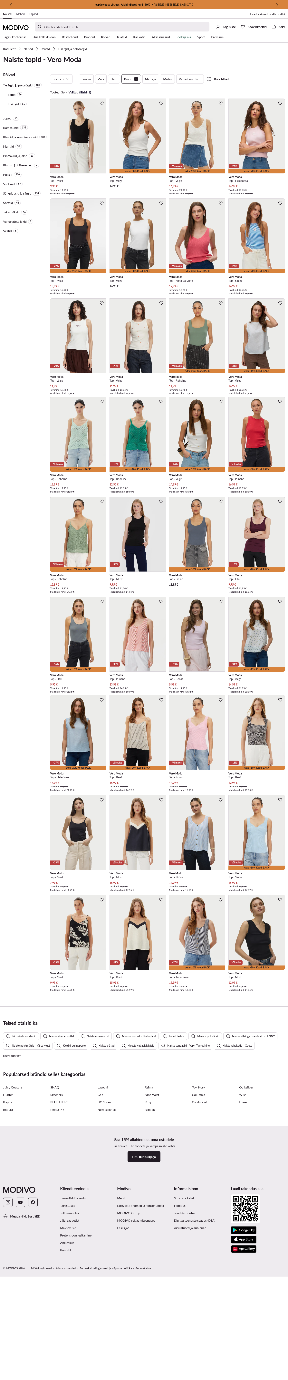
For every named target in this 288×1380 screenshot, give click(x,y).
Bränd (130, 79)
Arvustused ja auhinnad (190, 1228)
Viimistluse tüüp (190, 79)
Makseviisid (68, 1228)
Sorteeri (58, 79)
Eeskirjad (123, 1228)
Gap (100, 1094)
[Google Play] (243, 1230)
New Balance (107, 1109)
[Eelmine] (11, 4)
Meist (121, 1198)
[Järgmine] (277, 4)
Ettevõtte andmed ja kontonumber (140, 1205)
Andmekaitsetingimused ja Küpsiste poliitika (106, 1268)
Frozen (243, 1102)
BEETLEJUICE (59, 1102)
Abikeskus (67, 1243)
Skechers (56, 1094)
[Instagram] (8, 1202)
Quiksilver (246, 1087)
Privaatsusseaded (65, 1268)
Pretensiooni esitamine (75, 1235)
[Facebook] (33, 1202)
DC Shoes (104, 1102)
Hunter (8, 1094)
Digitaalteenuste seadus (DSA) (194, 1220)
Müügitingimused (41, 1268)
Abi (282, 14)
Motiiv (167, 79)
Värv (101, 79)
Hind (114, 79)
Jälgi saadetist (69, 1220)
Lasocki (103, 1087)
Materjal (151, 79)
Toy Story (198, 1087)
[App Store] (243, 1240)
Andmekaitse (143, 1268)
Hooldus (180, 1205)
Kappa (7, 1102)
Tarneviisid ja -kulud (73, 1198)
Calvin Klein (200, 1102)
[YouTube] (20, 1202)
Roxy (148, 1102)
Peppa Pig (57, 1109)
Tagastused (67, 1205)
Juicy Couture (12, 1087)
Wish (242, 1094)
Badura (8, 1109)
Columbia (198, 1094)
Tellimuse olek (69, 1213)
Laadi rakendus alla (263, 14)
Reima (149, 1087)
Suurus (86, 79)
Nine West (152, 1094)
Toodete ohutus (184, 1213)
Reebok (150, 1109)
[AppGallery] (243, 1249)
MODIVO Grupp (128, 1213)
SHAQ (54, 1087)
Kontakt (65, 1250)
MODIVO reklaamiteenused (136, 1220)
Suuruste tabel (184, 1198)
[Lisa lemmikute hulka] (101, 103)
